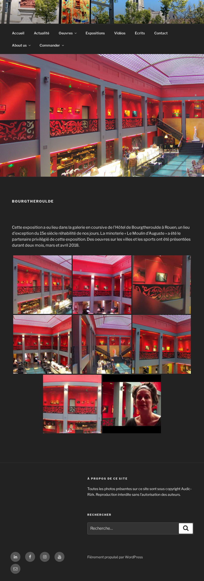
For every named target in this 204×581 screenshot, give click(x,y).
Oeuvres (66, 33)
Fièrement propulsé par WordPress (115, 557)
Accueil (18, 33)
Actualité (41, 33)
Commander (50, 45)
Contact (161, 33)
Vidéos (119, 33)
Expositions (95, 33)
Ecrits (140, 33)
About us (19, 45)
